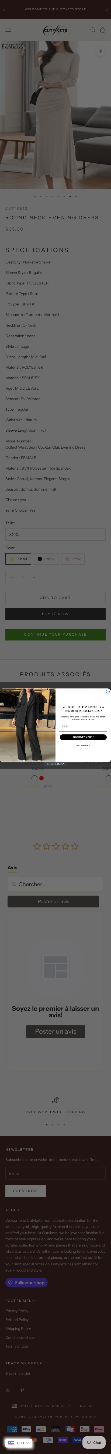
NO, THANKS (83, 746)
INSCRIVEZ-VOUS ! (83, 737)
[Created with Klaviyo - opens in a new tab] (55, 764)
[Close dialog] (108, 691)
